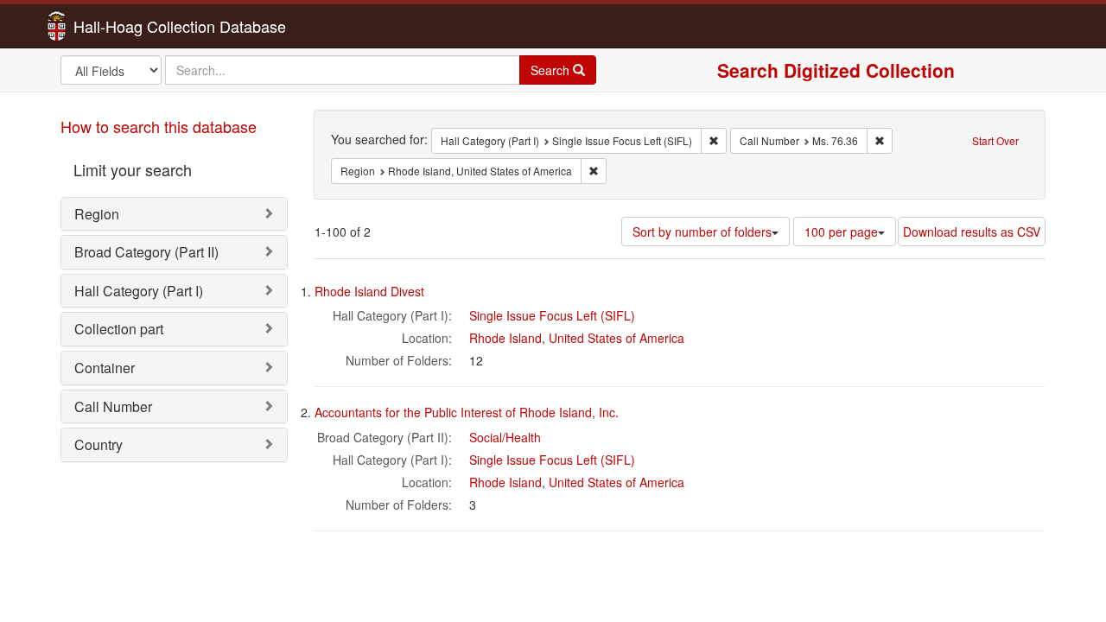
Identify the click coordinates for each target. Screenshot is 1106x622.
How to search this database (158, 126)
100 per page (841, 231)
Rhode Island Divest (369, 291)
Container (104, 368)
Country (98, 444)
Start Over (995, 140)
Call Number (113, 406)
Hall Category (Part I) (138, 291)
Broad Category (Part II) (146, 252)
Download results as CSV (971, 231)
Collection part (118, 329)
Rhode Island (505, 337)
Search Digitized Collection (836, 70)
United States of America (616, 337)
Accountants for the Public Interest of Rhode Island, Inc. (467, 412)
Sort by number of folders (702, 231)
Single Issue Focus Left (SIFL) (552, 315)
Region (96, 214)
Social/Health (505, 437)
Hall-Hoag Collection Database (125, 26)
